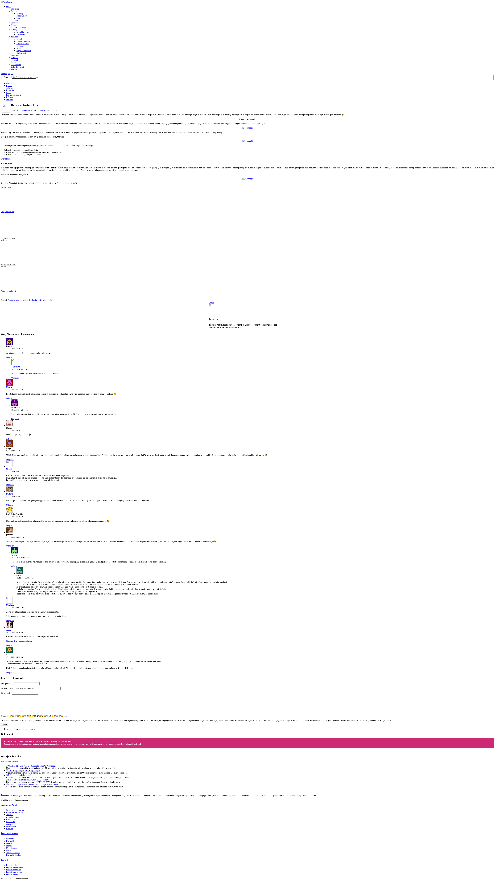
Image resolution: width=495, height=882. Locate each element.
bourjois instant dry (23, 300)
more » (66, 716)
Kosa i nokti (16, 64)
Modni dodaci (12, 848)
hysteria (9, 494)
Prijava (10, 73)
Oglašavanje (21, 53)
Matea (9, 387)
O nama (14, 37)
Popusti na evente (13, 874)
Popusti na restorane (14, 872)
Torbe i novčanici (13, 853)
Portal (8, 6)
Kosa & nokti (21, 16)
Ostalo (14, 69)
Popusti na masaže (13, 870)
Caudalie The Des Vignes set (43, 766)
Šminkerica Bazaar (9, 833)
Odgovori (10, 357)
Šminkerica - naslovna (15, 810)
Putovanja (20, 34)
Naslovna (15, 9)
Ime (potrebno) (7, 683)
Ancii (8, 630)
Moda (13, 25)
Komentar (5, 716)
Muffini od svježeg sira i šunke (45, 784)
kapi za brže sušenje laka (42, 300)
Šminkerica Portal (9, 805)
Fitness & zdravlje (18, 27)
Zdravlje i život (17, 67)
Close (211, 302)
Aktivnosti (20, 46)
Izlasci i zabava (22, 32)
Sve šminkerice (22, 44)
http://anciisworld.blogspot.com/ (19, 641)
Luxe (18, 18)
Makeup (19, 13)
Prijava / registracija (24, 41)
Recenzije (15, 23)
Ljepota (14, 11)
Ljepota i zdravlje (13, 865)
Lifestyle (14, 30)
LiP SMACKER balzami (39, 780)
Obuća (9, 846)
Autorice (20, 39)
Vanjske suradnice (23, 51)
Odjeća (9, 843)
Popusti (4, 860)
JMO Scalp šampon (32, 770)
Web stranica (6, 693)
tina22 (9, 469)
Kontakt (19, 48)
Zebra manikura (27, 775)
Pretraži (4, 73)
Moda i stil (15, 62)
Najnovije (10, 839)
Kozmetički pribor (13, 855)
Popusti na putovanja (14, 867)
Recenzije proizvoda (14, 812)
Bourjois (11, 300)
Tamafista (42, 110)
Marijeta (10, 605)
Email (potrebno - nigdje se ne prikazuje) (17, 688)
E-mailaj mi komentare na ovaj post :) (19, 729)
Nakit (8, 850)
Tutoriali (14, 20)
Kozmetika (10, 841)
